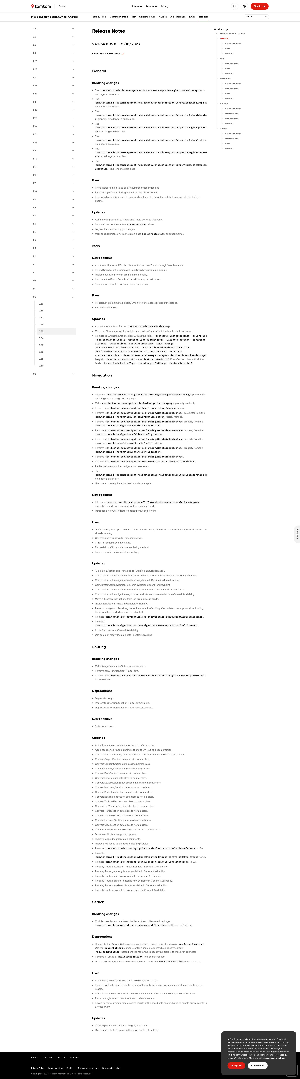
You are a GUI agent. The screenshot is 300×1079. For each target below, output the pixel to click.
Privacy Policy (37, 1068)
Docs (62, 6)
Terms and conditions (88, 1068)
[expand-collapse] (266, 17)
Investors (74, 1057)
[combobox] (254, 17)
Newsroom (60, 1057)
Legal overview (55, 1068)
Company (47, 1057)
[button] (244, 6)
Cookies (70, 1068)
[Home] (41, 6)
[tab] (137, 6)
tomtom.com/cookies (272, 1058)
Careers (35, 1057)
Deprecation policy (111, 1068)
